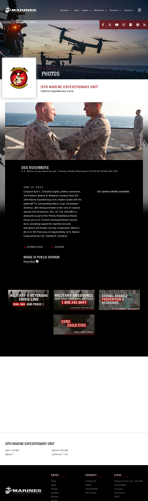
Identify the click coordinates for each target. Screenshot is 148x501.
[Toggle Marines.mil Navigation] (139, 10)
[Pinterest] (137, 24)
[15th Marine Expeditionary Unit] (20, 10)
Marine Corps (23, 490)
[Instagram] (123, 24)
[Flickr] (130, 24)
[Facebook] (102, 24)
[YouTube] (116, 24)
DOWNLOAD (34, 247)
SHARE (59, 247)
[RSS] (144, 24)
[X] (109, 24)
